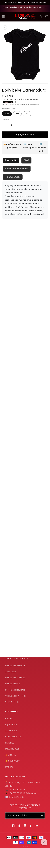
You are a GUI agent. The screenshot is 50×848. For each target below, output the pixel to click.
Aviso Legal (10, 672)
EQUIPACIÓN (11, 725)
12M (7, 114)
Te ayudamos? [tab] (12, 177)
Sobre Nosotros (12, 702)
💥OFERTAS (10, 755)
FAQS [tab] (26, 160)
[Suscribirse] (42, 815)
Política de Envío (12, 684)
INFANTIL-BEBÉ (12, 749)
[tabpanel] (25, 200)
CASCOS (9, 719)
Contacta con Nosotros (15, 696)
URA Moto (28, 847)
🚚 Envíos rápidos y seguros (12, 146)
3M (27, 114)
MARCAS (9, 767)
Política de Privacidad (15, 666)
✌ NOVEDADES (12, 761)
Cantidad (5, 120)
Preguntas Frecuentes (15, 690)
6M (17, 114)
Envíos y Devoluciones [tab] (16, 168)
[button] (3, 16)
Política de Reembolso (15, 678)
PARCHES (9, 743)
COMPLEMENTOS (13, 737)
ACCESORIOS (11, 731)
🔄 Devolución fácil (40, 147)
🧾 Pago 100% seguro (28, 146)
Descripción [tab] (11, 160)
